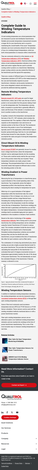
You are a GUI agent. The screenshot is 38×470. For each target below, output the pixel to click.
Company (4, 438)
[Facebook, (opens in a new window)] (7, 412)
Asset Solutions (7, 423)
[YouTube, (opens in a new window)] (17, 412)
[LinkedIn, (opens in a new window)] (2, 412)
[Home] (11, 397)
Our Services (6, 428)
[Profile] (31, 4)
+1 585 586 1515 (11, 402)
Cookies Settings (10, 417)
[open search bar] (21, 4)
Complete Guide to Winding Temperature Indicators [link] (18, 12)
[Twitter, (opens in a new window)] (12, 412)
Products (4, 433)
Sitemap (27, 463)
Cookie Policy (5, 466)
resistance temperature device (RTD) (14, 298)
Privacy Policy (18, 463)
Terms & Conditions (6, 463)
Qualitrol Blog (5, 9)
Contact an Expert (18, 385)
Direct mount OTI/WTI (8, 149)
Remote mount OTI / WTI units (11, 98)
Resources (5, 444)
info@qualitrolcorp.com (8, 405)
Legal (3, 449)
